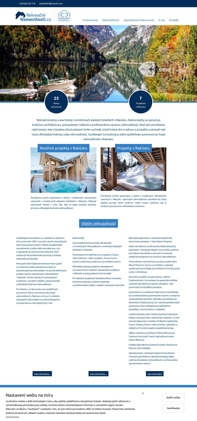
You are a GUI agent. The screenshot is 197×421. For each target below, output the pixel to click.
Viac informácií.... (98, 374)
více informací (12, 417)
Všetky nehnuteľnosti (98, 223)
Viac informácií (154, 374)
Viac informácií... (42, 374)
